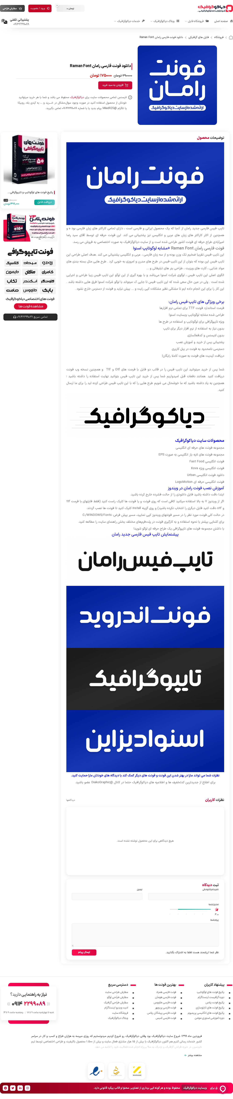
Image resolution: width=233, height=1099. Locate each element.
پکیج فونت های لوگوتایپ (210, 992)
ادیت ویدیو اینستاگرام (116, 1008)
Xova (194, 468)
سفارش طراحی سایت (116, 992)
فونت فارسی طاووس (165, 1003)
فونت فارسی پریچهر (165, 1008)
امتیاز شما (213, 904)
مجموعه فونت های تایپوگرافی (192, 528)
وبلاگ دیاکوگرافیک (118, 1018)
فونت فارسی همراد (166, 992)
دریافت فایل (44, 202)
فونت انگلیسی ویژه (211, 468)
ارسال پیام (84, 952)
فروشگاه (218, 37)
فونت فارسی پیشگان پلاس (161, 1013)
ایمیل (139, 889)
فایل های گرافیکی (198, 37)
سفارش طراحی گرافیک (116, 1003)
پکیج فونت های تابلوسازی (210, 1008)
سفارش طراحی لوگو (117, 997)
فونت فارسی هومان (165, 997)
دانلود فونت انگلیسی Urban (205, 475)
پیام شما (214, 920)
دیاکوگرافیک (131, 242)
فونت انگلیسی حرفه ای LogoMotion (199, 482)
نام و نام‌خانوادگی (210, 889)
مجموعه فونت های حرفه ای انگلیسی (200, 447)
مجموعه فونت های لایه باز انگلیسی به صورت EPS (191, 454)
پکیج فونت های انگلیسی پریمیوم (206, 1013)
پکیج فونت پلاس (215, 1003)
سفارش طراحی (10, 8)
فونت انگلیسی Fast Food (206, 461)
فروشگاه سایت (120, 1013)
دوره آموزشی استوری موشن (209, 1018)
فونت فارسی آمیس (166, 1018)
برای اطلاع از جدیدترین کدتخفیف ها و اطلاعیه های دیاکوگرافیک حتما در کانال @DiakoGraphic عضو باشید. (145, 782)
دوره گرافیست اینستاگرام (211, 997)
